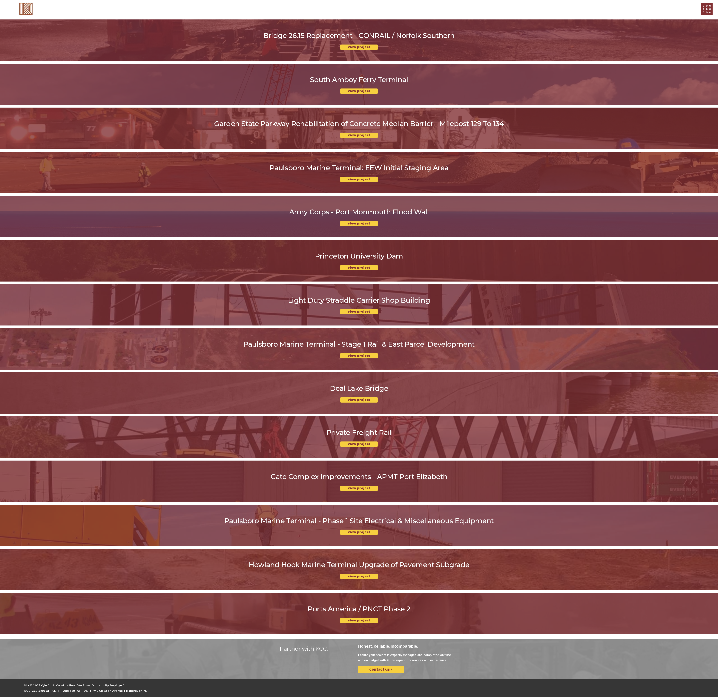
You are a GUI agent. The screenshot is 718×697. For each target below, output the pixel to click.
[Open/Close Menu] (707, 9)
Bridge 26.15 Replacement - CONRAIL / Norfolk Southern (359, 35)
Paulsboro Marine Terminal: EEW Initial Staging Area (359, 167)
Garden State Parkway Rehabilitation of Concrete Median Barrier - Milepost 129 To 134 (359, 123)
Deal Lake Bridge (359, 388)
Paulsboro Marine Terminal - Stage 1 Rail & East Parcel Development (359, 344)
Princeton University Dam (359, 256)
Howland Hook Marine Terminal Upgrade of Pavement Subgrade (359, 564)
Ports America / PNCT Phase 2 (359, 609)
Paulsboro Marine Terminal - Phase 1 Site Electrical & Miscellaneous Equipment (359, 520)
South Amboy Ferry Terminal (359, 79)
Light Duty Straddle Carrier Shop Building (359, 300)
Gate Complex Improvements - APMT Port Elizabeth (359, 476)
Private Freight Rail (359, 432)
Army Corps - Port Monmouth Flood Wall (359, 212)
